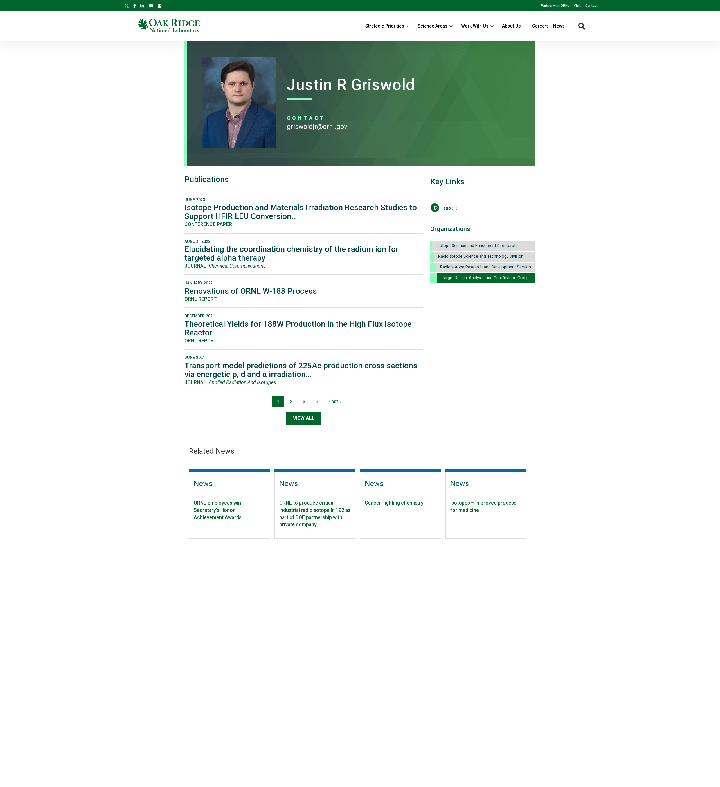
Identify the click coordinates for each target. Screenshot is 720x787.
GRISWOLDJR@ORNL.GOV (317, 127)
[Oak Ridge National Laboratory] (169, 26)
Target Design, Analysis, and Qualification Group (485, 277)
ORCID (451, 208)
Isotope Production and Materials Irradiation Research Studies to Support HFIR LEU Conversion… (300, 212)
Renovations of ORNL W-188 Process (250, 291)
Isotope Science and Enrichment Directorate (477, 245)
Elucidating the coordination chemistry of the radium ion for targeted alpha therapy (291, 254)
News (559, 26)
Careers (540, 26)
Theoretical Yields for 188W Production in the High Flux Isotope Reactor (298, 328)
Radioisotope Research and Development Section (485, 267)
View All (304, 418)
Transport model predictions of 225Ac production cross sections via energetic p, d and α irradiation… (300, 370)
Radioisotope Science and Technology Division (480, 256)
